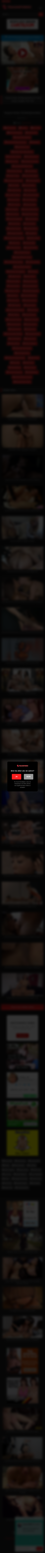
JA (16, 777)
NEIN (28, 777)
